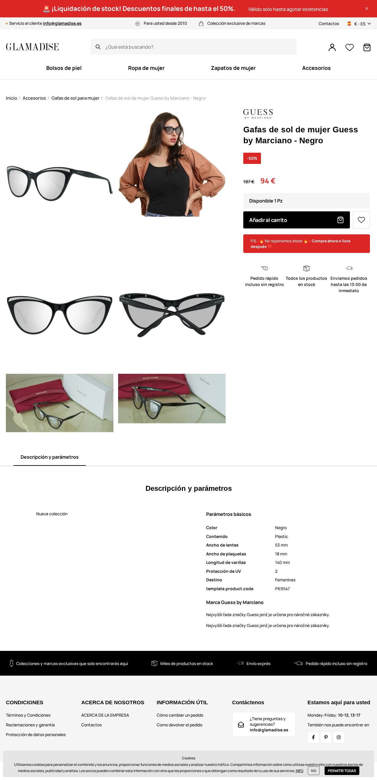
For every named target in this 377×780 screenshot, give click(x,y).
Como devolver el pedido (179, 725)
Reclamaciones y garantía (30, 725)
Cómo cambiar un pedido (180, 715)
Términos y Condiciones (28, 715)
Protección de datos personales (36, 734)
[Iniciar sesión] (332, 47)
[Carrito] (367, 47)
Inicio (11, 98)
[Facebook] (313, 737)
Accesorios (34, 98)
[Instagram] (339, 737)
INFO (299, 770)
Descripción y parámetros (50, 457)
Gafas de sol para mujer (76, 98)
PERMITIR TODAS (342, 770)
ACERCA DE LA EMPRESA (105, 715)
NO (313, 770)
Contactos (329, 23)
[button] (366, 8)
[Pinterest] (326, 737)
